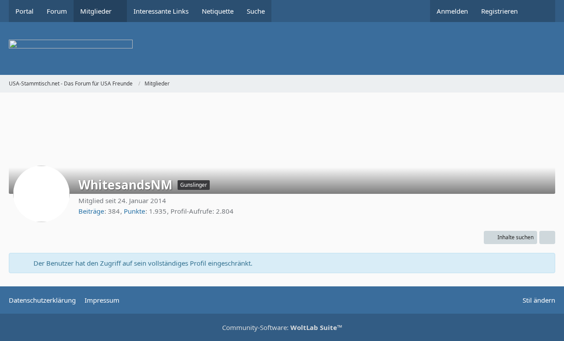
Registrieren (499, 11)
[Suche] (539, 11)
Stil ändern (539, 300)
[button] (510, 237)
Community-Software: (282, 327)
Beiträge (91, 211)
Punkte (134, 211)
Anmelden (452, 11)
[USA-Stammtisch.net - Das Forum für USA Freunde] (282, 48)
